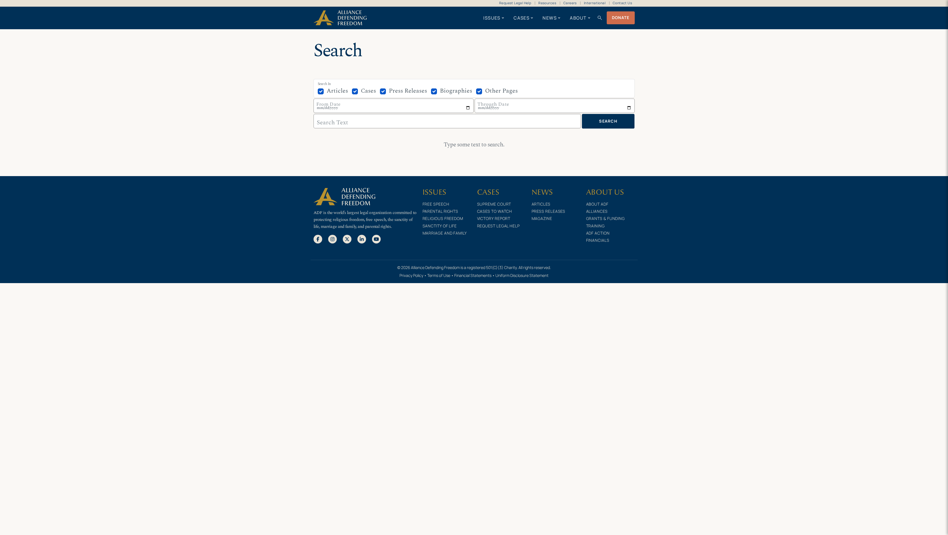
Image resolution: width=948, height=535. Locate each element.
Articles (337, 90)
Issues (491, 18)
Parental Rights (441, 211)
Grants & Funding (605, 218)
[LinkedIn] (361, 238)
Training (595, 226)
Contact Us (622, 3)
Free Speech (436, 204)
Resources (547, 3)
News (550, 18)
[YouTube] (376, 238)
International (594, 3)
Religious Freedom (443, 218)
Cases (521, 18)
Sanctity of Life (440, 226)
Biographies (456, 90)
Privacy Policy (411, 275)
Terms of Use (438, 275)
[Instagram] (332, 238)
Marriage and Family (445, 233)
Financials (597, 240)
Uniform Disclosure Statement (521, 275)
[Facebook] (318, 238)
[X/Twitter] (347, 238)
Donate (621, 17)
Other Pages (501, 90)
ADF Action (598, 233)
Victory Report (494, 218)
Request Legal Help (515, 3)
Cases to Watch (494, 211)
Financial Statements (472, 275)
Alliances (597, 211)
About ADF (597, 204)
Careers (570, 3)
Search (608, 121)
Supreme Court (494, 204)
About (578, 18)
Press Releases (408, 90)
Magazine (542, 218)
